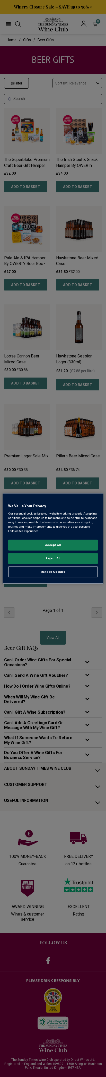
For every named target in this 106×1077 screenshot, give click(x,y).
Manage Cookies (53, 571)
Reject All (53, 558)
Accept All (53, 545)
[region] (53, 538)
